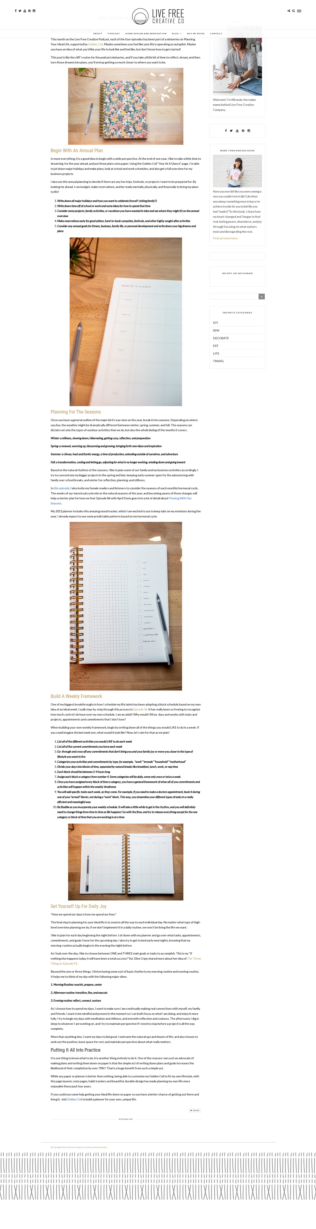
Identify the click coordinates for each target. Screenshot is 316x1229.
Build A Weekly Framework (76, 696)
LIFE (216, 353)
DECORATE (221, 338)
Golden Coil (95, 44)
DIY (215, 322)
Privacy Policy (101, 1147)
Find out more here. (225, 238)
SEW (216, 330)
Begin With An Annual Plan (77, 150)
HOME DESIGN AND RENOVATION (146, 33)
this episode (61, 488)
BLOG (175, 33)
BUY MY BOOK (196, 33)
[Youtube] (25, 10)
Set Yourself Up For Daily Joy (78, 906)
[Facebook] (226, 130)
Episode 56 (140, 709)
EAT (216, 345)
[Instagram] (34, 10)
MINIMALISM (126, 1119)
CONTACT (216, 33)
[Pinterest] (29, 10)
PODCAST (114, 33)
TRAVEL (218, 361)
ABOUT (97, 33)
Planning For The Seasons (76, 412)
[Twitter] (231, 130)
